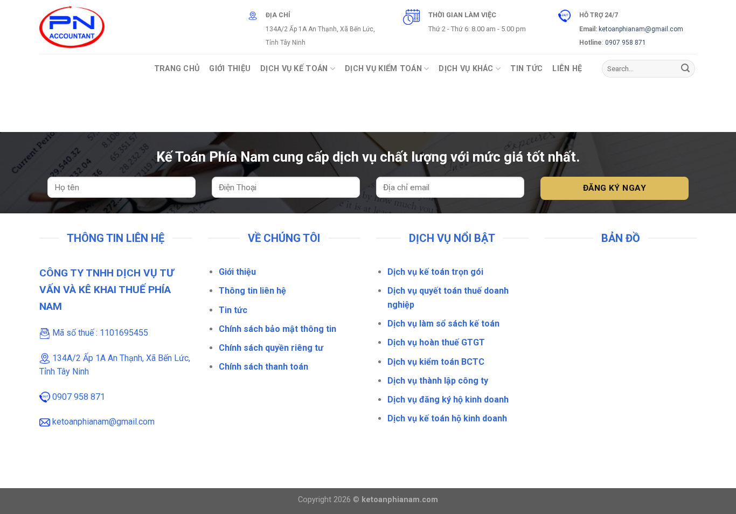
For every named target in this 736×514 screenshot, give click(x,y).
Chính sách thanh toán (263, 367)
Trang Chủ (177, 68)
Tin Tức (526, 68)
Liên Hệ (567, 68)
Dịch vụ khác (466, 68)
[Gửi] (685, 69)
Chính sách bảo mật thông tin (277, 329)
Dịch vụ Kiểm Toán (383, 68)
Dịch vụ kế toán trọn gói (435, 272)
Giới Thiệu (230, 68)
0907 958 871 (625, 42)
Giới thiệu (237, 272)
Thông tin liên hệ (252, 291)
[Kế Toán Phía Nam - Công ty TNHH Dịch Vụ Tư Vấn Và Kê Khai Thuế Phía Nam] (72, 27)
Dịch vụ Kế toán (294, 68)
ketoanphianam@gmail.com (641, 29)
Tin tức (233, 310)
